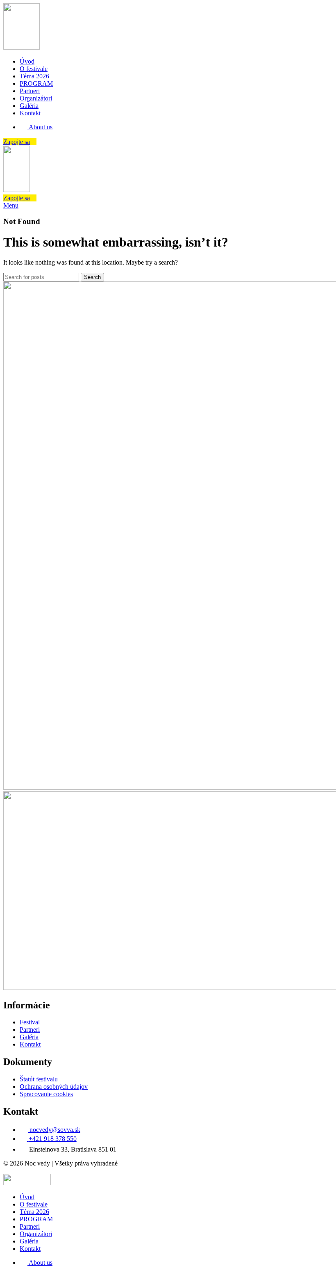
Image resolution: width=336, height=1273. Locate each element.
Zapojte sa (16, 141)
